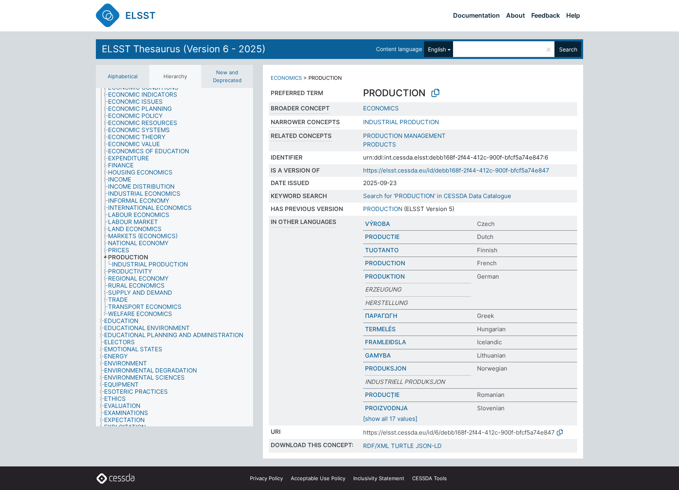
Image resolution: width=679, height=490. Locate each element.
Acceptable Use (318, 478)
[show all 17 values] (390, 418)
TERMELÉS (380, 329)
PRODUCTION (382, 209)
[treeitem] (146, 94)
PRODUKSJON (385, 368)
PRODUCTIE (382, 236)
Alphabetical (123, 76)
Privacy (266, 478)
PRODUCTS (379, 144)
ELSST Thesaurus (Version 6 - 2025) (184, 49)
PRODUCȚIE (382, 394)
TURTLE (402, 446)
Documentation (476, 15)
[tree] (174, 257)
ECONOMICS (286, 78)
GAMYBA (378, 355)
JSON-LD (429, 446)
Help (573, 15)
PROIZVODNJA (386, 408)
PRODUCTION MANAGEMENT (404, 135)
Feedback (545, 15)
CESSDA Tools (429, 478)
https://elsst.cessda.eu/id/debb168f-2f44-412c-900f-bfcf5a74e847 (456, 170)
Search (568, 49)
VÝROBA (377, 224)
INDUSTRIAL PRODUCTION (401, 122)
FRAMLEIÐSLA (385, 342)
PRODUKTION (385, 276)
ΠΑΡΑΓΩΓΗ (381, 315)
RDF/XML (376, 446)
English (437, 49)
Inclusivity (378, 478)
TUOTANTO (382, 250)
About (515, 15)
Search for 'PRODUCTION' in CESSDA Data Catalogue (437, 196)
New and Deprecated (227, 76)
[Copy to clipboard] (435, 93)
